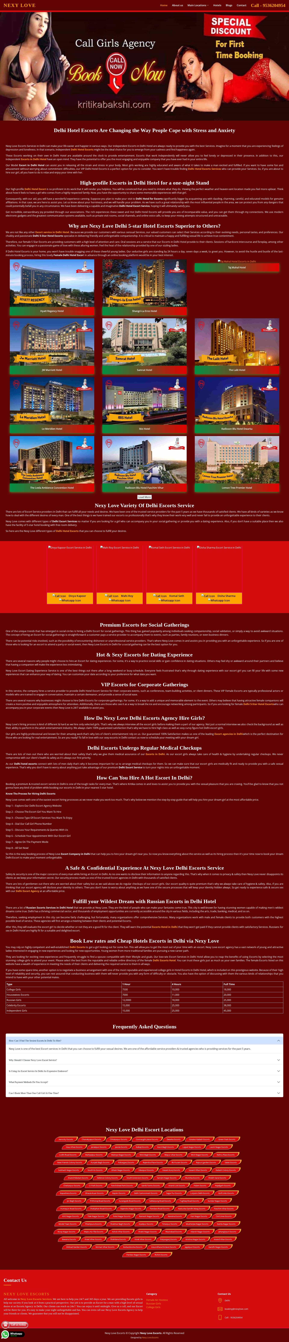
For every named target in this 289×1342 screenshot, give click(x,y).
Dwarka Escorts (173, 1139)
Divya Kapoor (77, 596)
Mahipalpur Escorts (94, 1154)
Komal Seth (176, 596)
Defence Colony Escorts (107, 1177)
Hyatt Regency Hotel (52, 311)
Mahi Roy (127, 596)
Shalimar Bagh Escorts (120, 1224)
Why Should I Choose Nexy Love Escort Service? (33, 1060)
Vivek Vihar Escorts (143, 1239)
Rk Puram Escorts (179, 1162)
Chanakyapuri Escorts (91, 1139)
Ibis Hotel (144, 428)
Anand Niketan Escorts (78, 1177)
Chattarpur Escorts (71, 1185)
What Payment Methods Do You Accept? (28, 1082)
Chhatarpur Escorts (118, 1139)
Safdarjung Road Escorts (160, 1201)
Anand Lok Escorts (176, 1185)
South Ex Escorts (95, 1170)
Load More (144, 497)
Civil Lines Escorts (224, 1216)
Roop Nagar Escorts (66, 1231)
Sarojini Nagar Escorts (166, 1177)
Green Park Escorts (226, 1139)
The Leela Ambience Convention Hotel (52, 487)
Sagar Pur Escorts (174, 1193)
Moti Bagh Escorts (148, 1154)
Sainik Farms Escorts (150, 1185)
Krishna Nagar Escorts (195, 1239)
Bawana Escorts (69, 1239)
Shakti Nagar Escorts (147, 1231)
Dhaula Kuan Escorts (94, 1193)
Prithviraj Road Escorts (100, 1201)
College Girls (153, 1307)
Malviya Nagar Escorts (121, 1154)
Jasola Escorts (121, 1147)
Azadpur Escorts (146, 1224)
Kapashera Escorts (68, 1193)
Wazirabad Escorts (173, 1231)
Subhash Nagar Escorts (68, 1170)
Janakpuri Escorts (98, 1147)
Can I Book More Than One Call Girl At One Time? (34, 1093)
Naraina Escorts (175, 1216)
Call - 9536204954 (268, 5)
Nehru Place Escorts (226, 1154)
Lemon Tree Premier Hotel (237, 487)
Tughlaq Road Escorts (189, 1201)
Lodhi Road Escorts (67, 1154)
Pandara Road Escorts (159, 1208)
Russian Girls (153, 1303)
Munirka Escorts (192, 1177)
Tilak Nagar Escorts (95, 1216)
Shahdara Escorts (118, 1239)
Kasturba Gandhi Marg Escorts (191, 1208)
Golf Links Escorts (226, 1193)
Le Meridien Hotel (52, 428)
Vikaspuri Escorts (146, 1170)
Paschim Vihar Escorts (224, 1208)
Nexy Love (20, 5)
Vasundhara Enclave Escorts (163, 1247)
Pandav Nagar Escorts (136, 1254)
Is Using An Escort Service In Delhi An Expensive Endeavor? (38, 1071)
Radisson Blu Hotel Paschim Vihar (144, 487)
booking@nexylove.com (236, 1308)
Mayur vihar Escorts (173, 1154)
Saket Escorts (231, 1162)
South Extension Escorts (137, 1177)
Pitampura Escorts (93, 1224)
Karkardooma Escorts (132, 1247)
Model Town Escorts (67, 1224)
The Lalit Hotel (237, 370)
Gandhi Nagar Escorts (218, 1247)
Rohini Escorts (161, 1254)
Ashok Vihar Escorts (121, 1231)
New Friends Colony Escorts (69, 1162)
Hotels (217, 5)
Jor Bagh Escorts (74, 1201)
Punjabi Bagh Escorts (100, 1162)
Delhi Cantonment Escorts (145, 1193)
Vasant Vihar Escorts (198, 1170)
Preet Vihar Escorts (93, 1239)
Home (164, 5)
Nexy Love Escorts (150, 1337)
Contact (241, 5)
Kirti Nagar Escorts (70, 1216)
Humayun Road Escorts (70, 1208)
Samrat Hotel (144, 370)
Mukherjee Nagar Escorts (197, 1224)
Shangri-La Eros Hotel (144, 311)
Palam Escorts (200, 1185)
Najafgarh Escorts (223, 1185)
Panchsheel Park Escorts (122, 1185)
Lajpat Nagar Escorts (192, 1147)
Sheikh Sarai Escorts (217, 1177)
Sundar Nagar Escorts (217, 1201)
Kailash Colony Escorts (226, 1170)
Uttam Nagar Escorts (120, 1170)
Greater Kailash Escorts (199, 1139)
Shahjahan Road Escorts (101, 1208)
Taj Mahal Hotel (237, 267)
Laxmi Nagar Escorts (219, 1147)
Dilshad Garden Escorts (76, 1247)
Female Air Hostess (157, 1300)
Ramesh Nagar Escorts (149, 1216)
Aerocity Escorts (66, 1139)
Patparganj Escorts (168, 1239)
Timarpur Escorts (169, 1224)
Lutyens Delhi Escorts (200, 1193)
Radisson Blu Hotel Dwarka (236, 428)
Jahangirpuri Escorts (227, 1231)
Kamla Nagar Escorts (226, 1224)
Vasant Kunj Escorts (171, 1170)
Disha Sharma (226, 596)
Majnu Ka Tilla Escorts (93, 1231)
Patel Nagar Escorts (121, 1216)
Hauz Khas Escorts (74, 1147)
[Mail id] (221, 1317)
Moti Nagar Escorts (199, 1154)
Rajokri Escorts (118, 1193)
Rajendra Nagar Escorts (130, 1208)
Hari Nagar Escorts (199, 1216)
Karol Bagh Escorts (165, 1147)
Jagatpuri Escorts (192, 1247)
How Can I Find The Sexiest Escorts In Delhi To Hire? (35, 1040)
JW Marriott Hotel (52, 370)
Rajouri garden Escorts (206, 1162)
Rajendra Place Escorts (153, 1162)
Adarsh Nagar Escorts (200, 1231)
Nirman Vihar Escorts (105, 1247)
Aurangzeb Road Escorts (130, 1201)
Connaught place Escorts (147, 1139)
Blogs (229, 5)
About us (177, 5)
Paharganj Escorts (126, 1162)
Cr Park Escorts (95, 1185)
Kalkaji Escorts (142, 1147)
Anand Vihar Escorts (223, 1239)
